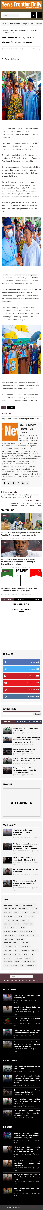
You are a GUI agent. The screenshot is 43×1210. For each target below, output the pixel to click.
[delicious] (37, 981)
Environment (10, 935)
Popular (21, 721)
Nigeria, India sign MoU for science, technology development (24, 832)
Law (16, 950)
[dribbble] (23, 981)
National (8, 954)
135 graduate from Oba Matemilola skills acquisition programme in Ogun (25, 770)
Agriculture (29, 905)
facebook (35, 599)
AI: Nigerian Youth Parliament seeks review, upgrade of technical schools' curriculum (25, 846)
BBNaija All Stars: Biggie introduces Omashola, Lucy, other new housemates (27, 1149)
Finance (34, 935)
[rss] (26, 981)
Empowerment (11, 931)
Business (8, 905)
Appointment (10, 909)
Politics (11, 30)
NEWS (25, 954)
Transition (31, 965)
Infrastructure (22, 946)
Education (9, 928)
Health (25, 943)
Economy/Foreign (24, 924)
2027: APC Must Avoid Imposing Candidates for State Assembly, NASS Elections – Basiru (26, 740)
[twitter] (8, 981)
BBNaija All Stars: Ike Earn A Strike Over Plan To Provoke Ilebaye (27, 1177)
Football (8, 939)
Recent (8, 721)
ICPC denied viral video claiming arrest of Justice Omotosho (27, 1101)
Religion (29, 958)
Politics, (37, 49)
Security (8, 962)
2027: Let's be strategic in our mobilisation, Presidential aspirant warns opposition (21, 533)
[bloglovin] (19, 981)
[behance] (30, 981)
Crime (31, 916)
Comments (35, 721)
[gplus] (12, 981)
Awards (23, 909)
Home (4, 30)
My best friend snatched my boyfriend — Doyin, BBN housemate (27, 1163)
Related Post (8, 510)
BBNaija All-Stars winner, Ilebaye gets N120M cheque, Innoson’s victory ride (27, 1135)
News (17, 905)
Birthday (18, 912)
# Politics (11, 407)
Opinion (7, 958)
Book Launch (31, 912)
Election (21, 928)
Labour (7, 950)
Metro (35, 950)
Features (23, 935)
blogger (7, 599)
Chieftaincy (20, 916)
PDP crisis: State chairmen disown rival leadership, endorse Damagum (19, 589)
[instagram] (34, 981)
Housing (8, 946)
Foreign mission (11, 943)
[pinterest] (16, 981)
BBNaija (7, 912)
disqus (21, 599)
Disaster (25, 920)
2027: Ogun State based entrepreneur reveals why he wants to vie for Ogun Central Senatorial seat (18, 561)
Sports (18, 962)
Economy (8, 924)
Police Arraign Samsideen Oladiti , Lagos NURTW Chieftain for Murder (27, 1044)
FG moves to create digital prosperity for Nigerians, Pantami (24, 883)
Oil (32, 954)
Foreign (20, 939)
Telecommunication (13, 965)
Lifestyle (25, 950)
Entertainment (27, 931)
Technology (30, 962)
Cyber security (11, 920)
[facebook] (5, 981)
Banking (33, 909)
